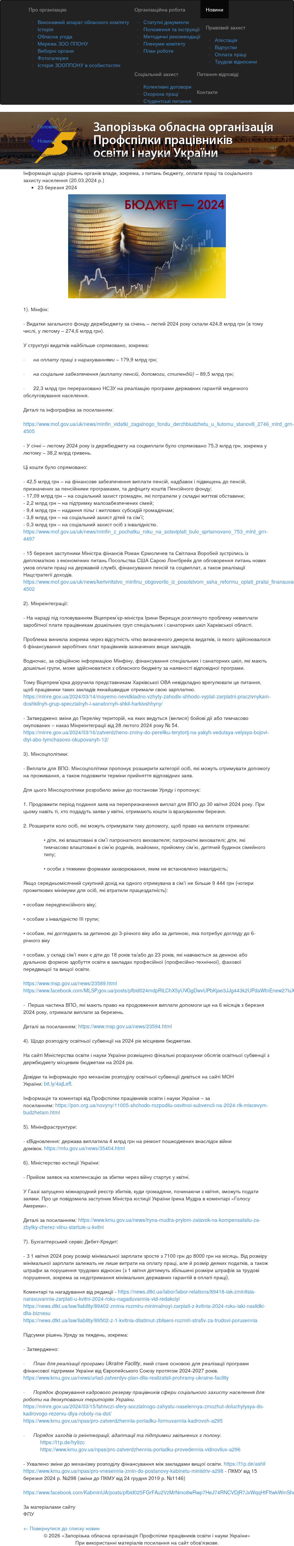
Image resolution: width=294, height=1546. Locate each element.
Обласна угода (55, 36)
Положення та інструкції (171, 29)
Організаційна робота (159, 9)
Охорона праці (160, 93)
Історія (45, 29)
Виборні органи (56, 50)
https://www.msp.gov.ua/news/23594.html (125, 1026)
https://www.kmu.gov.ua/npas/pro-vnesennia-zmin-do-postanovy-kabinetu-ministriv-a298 (123, 1470)
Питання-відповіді (217, 73)
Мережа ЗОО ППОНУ (63, 43)
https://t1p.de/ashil (244, 1463)
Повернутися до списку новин (61, 1528)
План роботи (158, 50)
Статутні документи (166, 21)
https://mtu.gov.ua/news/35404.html (84, 1148)
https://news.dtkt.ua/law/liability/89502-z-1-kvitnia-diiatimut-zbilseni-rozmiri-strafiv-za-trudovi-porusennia (140, 1320)
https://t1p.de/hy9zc (62, 1442)
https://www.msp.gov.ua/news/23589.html (70, 983)
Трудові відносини (236, 61)
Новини (214, 9)
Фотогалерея (53, 57)
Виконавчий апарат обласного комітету (83, 21)
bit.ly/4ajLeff (57, 1083)
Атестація (226, 39)
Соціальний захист (156, 73)
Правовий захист (225, 27)
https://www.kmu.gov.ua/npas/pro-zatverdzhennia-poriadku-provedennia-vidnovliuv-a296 (140, 1449)
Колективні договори (167, 86)
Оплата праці (230, 54)
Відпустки (226, 47)
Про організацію (48, 9)
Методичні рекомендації (171, 36)
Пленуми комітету (164, 43)
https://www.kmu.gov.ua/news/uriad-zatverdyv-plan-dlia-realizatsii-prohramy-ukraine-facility (126, 1377)
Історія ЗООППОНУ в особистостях (79, 64)
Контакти (207, 91)
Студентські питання (167, 100)
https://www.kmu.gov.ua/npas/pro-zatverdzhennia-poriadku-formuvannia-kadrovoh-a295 (123, 1420)
